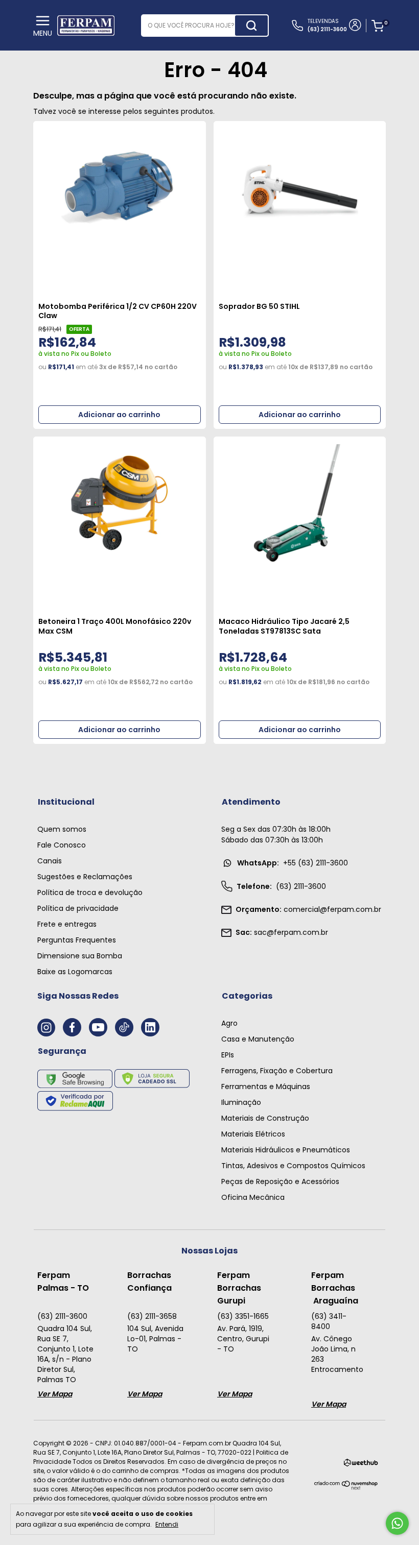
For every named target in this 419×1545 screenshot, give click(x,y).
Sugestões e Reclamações (84, 877)
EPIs (227, 1055)
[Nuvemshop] (346, 1487)
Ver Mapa (54, 1394)
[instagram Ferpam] (46, 1027)
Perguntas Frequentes (76, 940)
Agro (229, 1023)
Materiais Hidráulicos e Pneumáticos (285, 1150)
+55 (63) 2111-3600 (292, 863)
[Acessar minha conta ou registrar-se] (354, 26)
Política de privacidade (78, 908)
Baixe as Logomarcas (74, 972)
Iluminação (241, 1102)
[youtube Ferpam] (98, 1027)
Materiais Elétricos (253, 1134)
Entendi (166, 1524)
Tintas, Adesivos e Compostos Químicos (293, 1166)
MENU (42, 33)
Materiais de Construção (265, 1118)
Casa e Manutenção (257, 1039)
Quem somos (61, 829)
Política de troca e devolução (90, 892)
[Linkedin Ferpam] (150, 1027)
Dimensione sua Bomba (79, 956)
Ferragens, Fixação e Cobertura (277, 1071)
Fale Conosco (61, 845)
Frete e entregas (67, 924)
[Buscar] (251, 25)
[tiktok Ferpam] (124, 1027)
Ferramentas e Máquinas (265, 1086)
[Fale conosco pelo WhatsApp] (397, 1523)
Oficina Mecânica (253, 1197)
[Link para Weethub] (361, 1464)
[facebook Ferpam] (72, 1027)
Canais (49, 861)
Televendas (327, 25)
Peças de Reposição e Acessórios (280, 1181)
